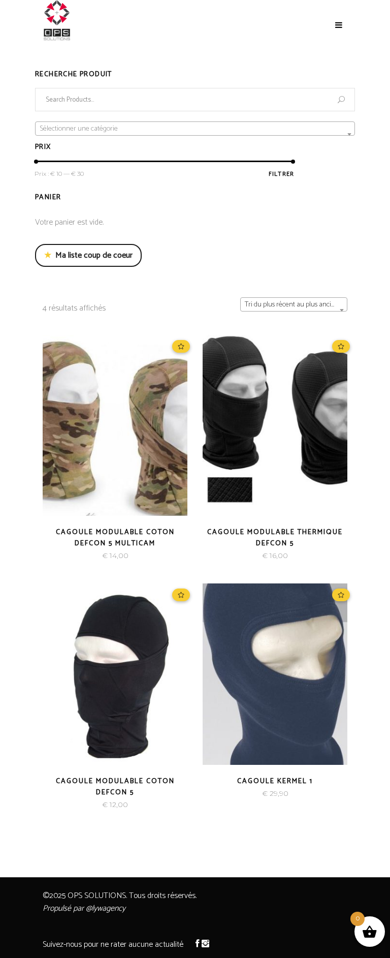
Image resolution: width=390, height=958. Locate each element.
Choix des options (241, 556)
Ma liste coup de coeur (88, 255)
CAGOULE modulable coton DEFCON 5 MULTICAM (115, 538)
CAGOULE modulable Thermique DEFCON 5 (275, 538)
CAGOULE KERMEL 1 (275, 781)
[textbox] (195, 129)
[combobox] (293, 304)
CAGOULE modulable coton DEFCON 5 (115, 787)
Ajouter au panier (80, 556)
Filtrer (281, 174)
